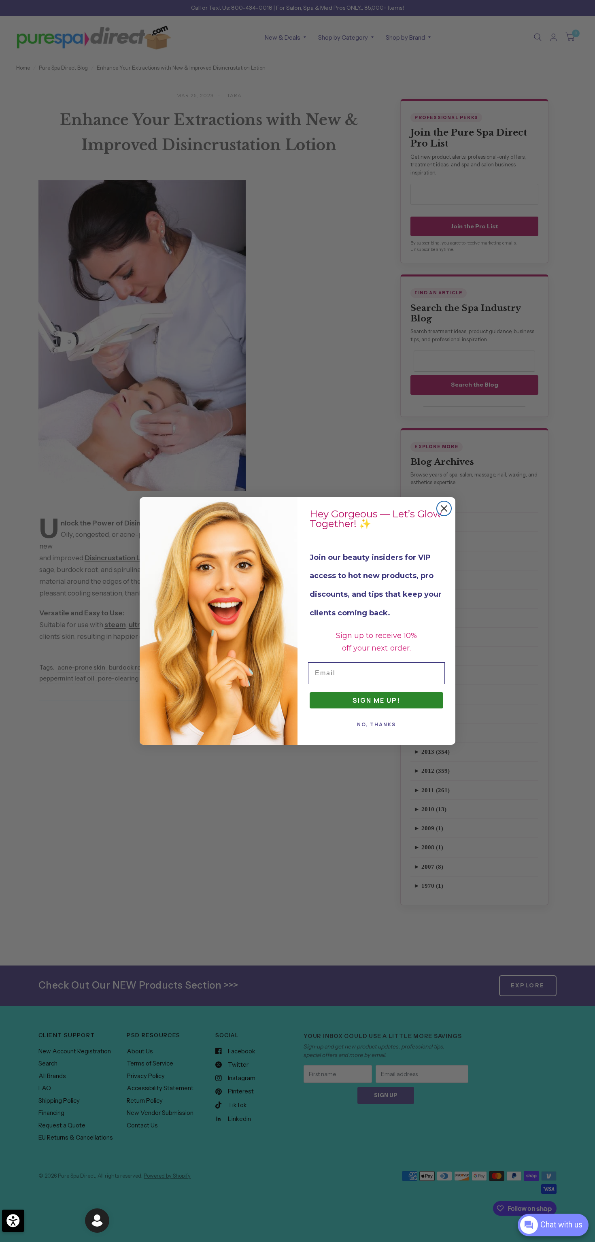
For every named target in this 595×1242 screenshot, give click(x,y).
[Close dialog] (444, 508)
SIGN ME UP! (376, 700)
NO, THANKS (376, 724)
